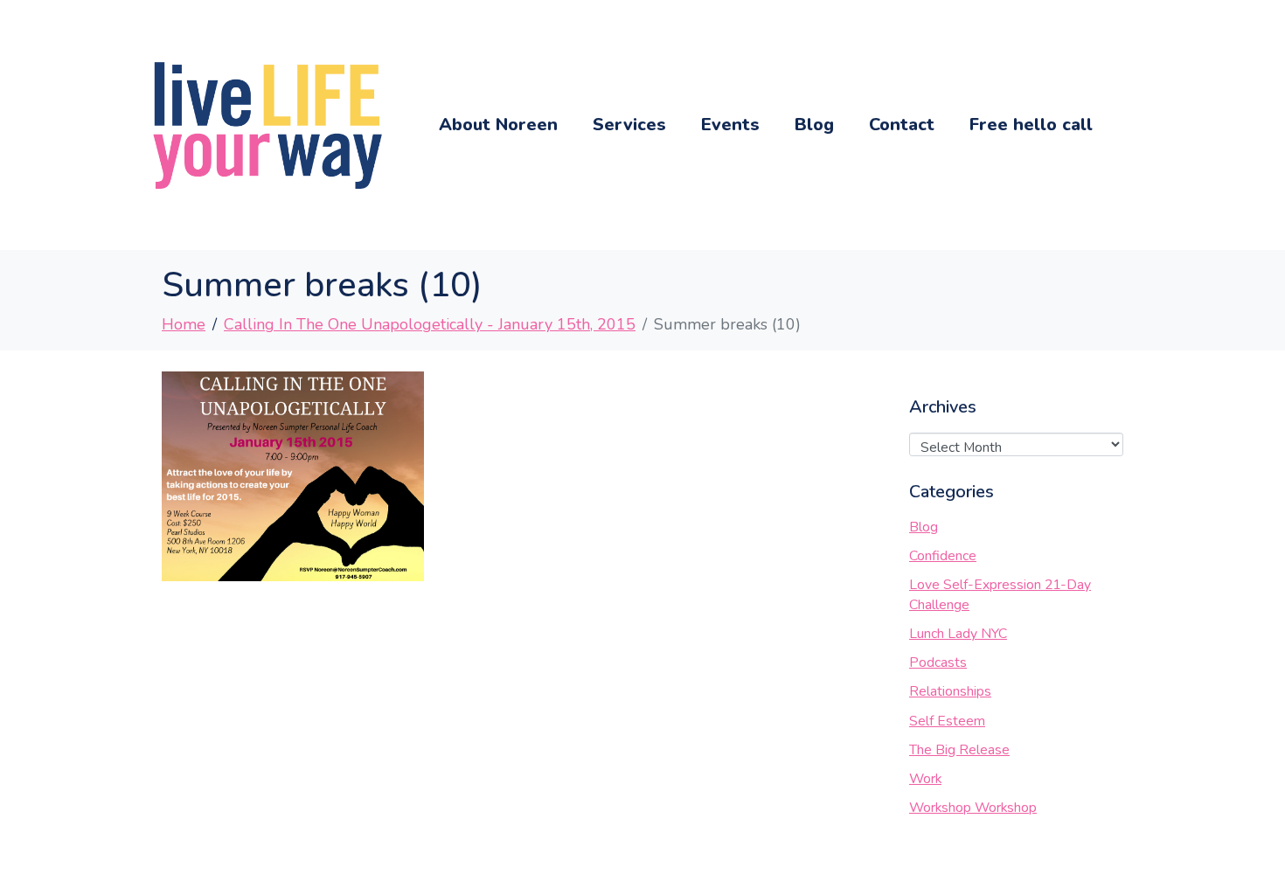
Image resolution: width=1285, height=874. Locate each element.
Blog (814, 124)
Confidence (942, 555)
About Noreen (498, 124)
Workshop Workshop (973, 807)
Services (629, 124)
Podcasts (938, 662)
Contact (901, 124)
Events (730, 124)
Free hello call (1031, 124)
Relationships (950, 691)
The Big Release (959, 750)
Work (925, 778)
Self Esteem (947, 721)
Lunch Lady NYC (958, 633)
